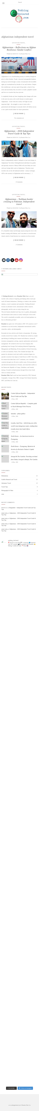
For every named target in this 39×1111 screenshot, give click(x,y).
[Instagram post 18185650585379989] (19, 857)
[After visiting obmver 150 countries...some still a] (19, 1072)
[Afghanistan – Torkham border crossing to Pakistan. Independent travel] (19, 219)
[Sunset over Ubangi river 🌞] (19, 905)
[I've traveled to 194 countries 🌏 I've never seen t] (19, 1027)
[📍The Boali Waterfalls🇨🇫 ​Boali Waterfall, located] (19, 805)
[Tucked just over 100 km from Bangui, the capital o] (19, 1000)
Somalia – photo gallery (18, 413)
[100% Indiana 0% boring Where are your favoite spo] (19, 662)
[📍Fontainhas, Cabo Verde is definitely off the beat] (19, 704)
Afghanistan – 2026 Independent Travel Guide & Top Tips (19, 132)
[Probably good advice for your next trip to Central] (19, 881)
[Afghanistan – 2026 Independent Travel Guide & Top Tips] (19, 149)
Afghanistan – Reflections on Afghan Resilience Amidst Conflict (19, 48)
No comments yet (19, 118)
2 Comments (19, 244)
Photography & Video (7, 490)
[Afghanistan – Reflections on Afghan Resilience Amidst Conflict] (19, 65)
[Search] (36, 2)
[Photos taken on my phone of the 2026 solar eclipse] (19, 600)
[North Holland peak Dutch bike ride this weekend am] (19, 1048)
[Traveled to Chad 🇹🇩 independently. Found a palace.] (19, 559)
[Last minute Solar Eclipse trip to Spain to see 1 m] (19, 621)
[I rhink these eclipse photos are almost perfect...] (19, 642)
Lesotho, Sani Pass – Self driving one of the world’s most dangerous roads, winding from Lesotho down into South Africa (24, 426)
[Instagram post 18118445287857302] (19, 683)
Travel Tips (4, 487)
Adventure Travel (18, 43)
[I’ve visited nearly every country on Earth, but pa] (19, 938)
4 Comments (19, 182)
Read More (19, 113)
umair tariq (4, 513)
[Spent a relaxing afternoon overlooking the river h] (19, 834)
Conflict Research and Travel (9, 479)
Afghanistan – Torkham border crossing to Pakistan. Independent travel (19, 201)
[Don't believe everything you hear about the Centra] (19, 971)
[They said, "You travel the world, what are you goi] (19, 580)
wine (2, 494)
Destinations (4, 476)
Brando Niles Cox (25, 54)
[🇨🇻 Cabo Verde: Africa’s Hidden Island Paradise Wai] (19, 752)
